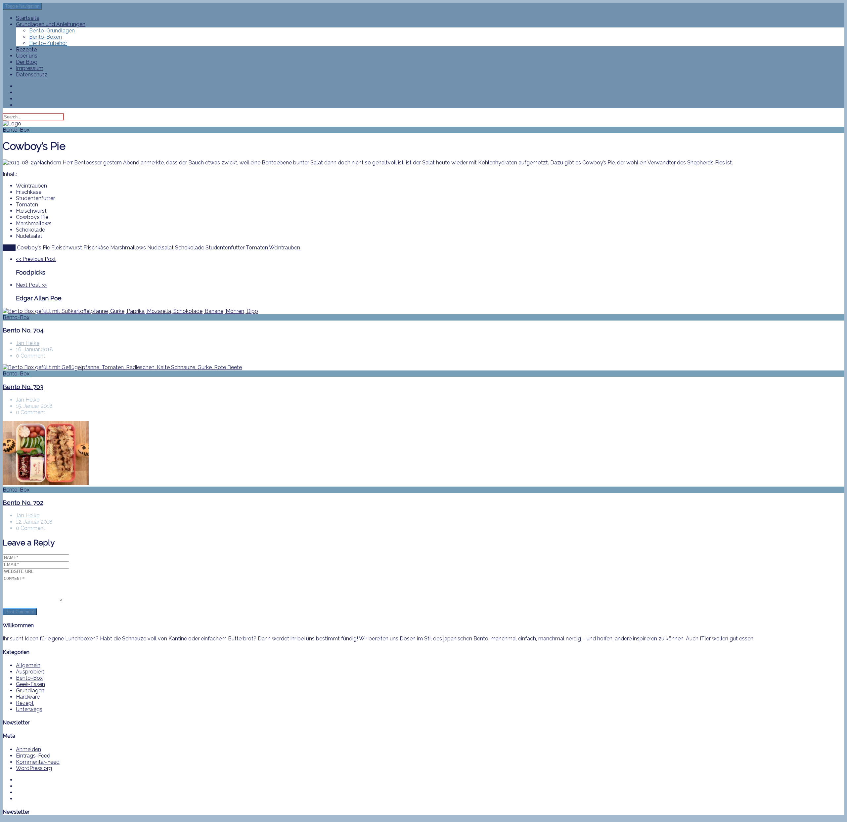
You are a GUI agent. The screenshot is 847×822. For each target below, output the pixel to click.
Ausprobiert (30, 672)
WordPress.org (34, 768)
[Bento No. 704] (423, 311)
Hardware (28, 697)
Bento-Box (16, 130)
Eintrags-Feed (33, 756)
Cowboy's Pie (33, 247)
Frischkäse (96, 247)
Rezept (25, 703)
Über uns (26, 56)
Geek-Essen (30, 684)
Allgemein (28, 665)
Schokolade (189, 247)
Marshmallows (128, 247)
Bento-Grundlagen (52, 30)
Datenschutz (31, 74)
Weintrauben (284, 247)
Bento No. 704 (23, 330)
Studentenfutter (225, 247)
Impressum (29, 68)
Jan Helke (27, 343)
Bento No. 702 (23, 502)
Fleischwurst (66, 247)
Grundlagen (30, 690)
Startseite (27, 18)
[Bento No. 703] (423, 367)
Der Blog (26, 62)
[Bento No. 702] (423, 454)
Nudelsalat (160, 247)
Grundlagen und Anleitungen (50, 24)
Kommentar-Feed (38, 762)
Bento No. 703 (23, 386)
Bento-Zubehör (48, 43)
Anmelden (28, 749)
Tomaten (257, 247)
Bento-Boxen (45, 37)
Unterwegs (29, 709)
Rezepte (26, 49)
